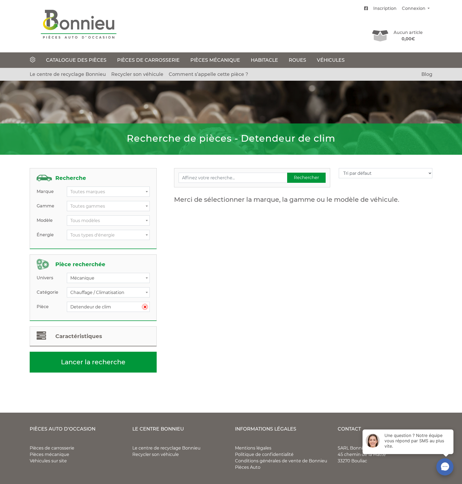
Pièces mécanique (215, 60)
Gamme (45, 205)
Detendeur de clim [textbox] (106, 306)
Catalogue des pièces (76, 60)
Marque (45, 191)
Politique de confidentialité (264, 454)
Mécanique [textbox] (82, 278)
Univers (45, 277)
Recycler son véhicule (137, 74)
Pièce (43, 306)
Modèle (45, 220)
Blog (426, 74)
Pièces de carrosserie (148, 60)
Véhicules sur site (48, 460)
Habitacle (264, 60)
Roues (297, 60)
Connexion (414, 8)
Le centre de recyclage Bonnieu (68, 74)
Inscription (384, 8)
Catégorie (47, 292)
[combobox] (108, 192)
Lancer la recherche (93, 362)
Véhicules (331, 60)
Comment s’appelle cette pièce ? (208, 74)
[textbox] (108, 192)
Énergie (45, 234)
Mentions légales (253, 448)
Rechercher (306, 177)
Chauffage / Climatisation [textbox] (97, 292)
